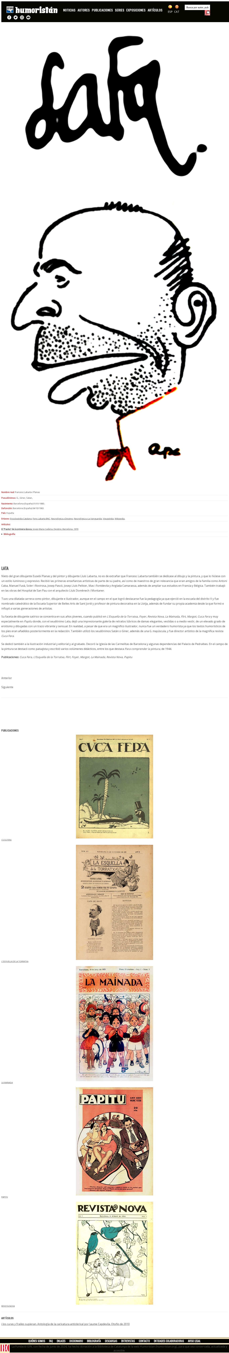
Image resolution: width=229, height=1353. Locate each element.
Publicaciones (102, 10)
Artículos (155, 10)
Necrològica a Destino (62, 518)
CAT (176, 12)
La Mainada (7, 1082)
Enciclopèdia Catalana (21, 518)
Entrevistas (128, 1341)
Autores (84, 10)
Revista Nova (8, 1306)
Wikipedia (120, 518)
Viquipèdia (108, 518)
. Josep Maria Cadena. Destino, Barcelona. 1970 (39, 529)
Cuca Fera (6, 840)
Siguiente (7, 687)
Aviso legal (194, 1341)
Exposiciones (136, 10)
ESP (170, 12)
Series (119, 10)
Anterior (6, 678)
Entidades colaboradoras (169, 1341)
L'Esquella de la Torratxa (14, 961)
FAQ (51, 1341)
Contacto (144, 1341)
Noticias (69, 10)
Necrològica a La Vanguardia (88, 518)
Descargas (111, 1341)
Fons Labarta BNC (41, 518)
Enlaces (61, 1341)
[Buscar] (207, 12)
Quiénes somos (36, 1341)
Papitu (4, 1197)
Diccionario (76, 1341)
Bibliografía (94, 1341)
